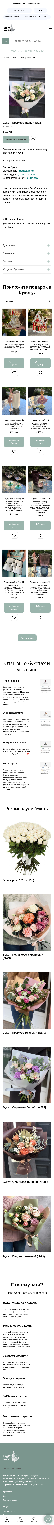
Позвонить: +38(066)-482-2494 (27, 50)
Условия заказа (9, 1511)
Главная (6, 58)
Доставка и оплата (10, 1500)
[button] (6, 1520)
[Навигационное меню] (50, 29)
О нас (5, 1496)
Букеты (14, 58)
